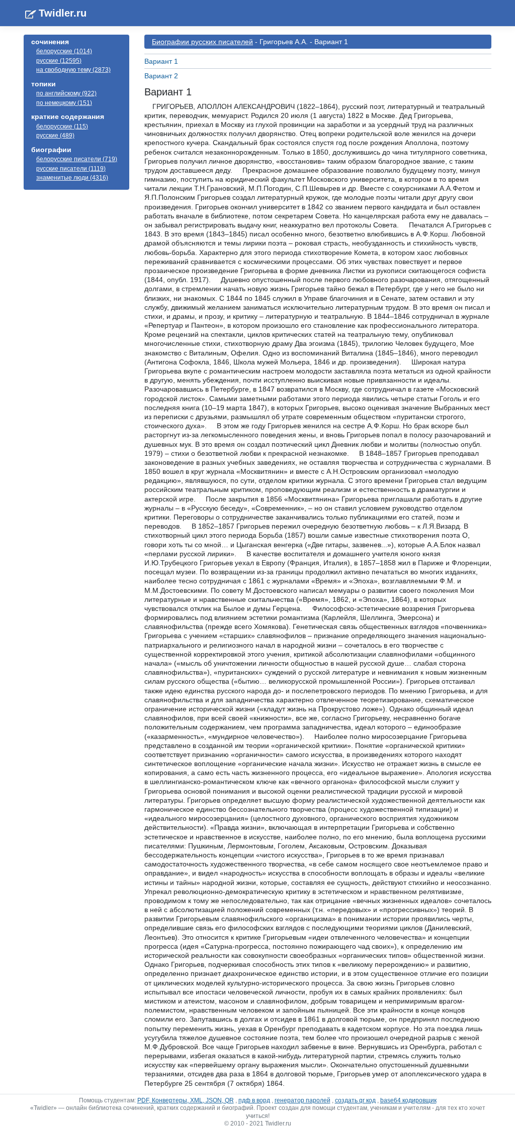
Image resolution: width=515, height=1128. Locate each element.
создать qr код (355, 1100)
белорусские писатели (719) (76, 159)
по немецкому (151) (64, 102)
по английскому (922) (66, 93)
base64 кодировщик (408, 1100)
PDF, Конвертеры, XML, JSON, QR (185, 1100)
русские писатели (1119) (71, 168)
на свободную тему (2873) (73, 69)
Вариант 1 (161, 61)
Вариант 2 (161, 76)
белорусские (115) (62, 126)
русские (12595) (58, 60)
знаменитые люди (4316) (72, 177)
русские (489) (55, 135)
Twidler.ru (63, 13)
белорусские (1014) (64, 51)
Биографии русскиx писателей (202, 42)
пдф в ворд (254, 1100)
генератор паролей (302, 1100)
